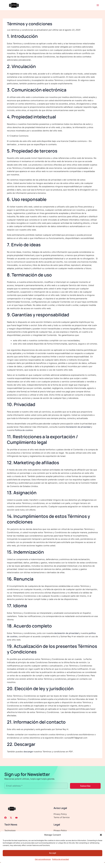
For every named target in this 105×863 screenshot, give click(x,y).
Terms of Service (62, 817)
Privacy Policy (60, 814)
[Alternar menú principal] (98, 5)
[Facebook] (5, 818)
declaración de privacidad (66, 633)
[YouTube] (16, 818)
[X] (11, 818)
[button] (101, 835)
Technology (10, 830)
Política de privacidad (60, 859)
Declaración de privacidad (78, 427)
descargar (28, 751)
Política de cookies (24, 430)
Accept (52, 853)
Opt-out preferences (43, 859)
